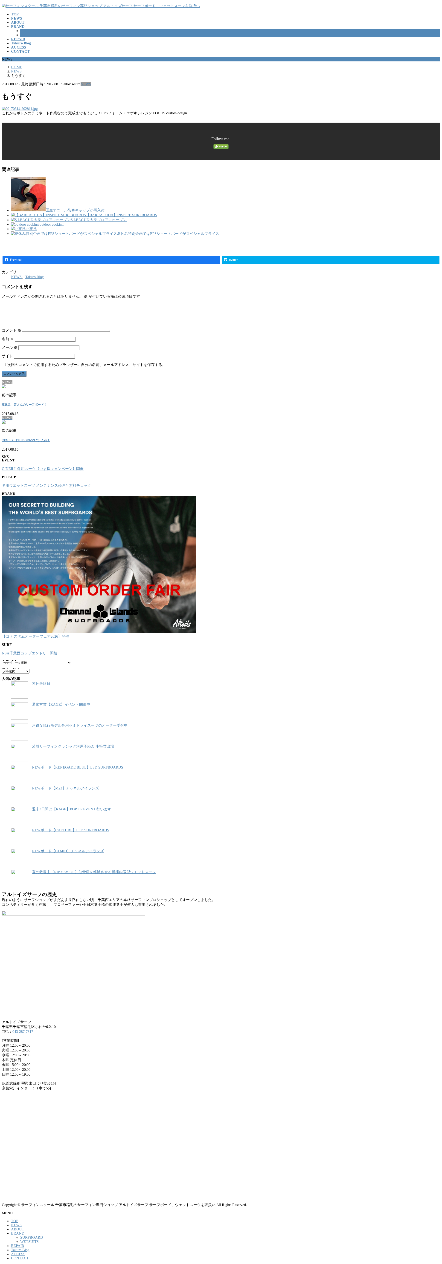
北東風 (31, 229)
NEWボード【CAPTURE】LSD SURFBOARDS (70, 830)
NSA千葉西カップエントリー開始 (29, 653)
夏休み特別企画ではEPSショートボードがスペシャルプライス (168, 234)
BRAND (17, 1233)
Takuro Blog (34, 277)
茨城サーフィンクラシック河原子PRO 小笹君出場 (73, 746)
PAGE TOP (428, 1221)
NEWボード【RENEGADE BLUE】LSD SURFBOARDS (77, 767)
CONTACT (20, 1258)
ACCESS (18, 1254)
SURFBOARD (31, 31)
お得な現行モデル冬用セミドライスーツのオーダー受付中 (80, 725)
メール (9, 347)
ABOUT (17, 1229)
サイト (7, 356)
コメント (11, 330)
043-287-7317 (22, 1032)
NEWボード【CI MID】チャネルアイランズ (68, 851)
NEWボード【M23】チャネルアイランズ (65, 788)
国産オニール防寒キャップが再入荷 (75, 210)
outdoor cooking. (52, 224)
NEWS (86, 84)
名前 (8, 339)
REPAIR (17, 1246)
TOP (14, 1221)
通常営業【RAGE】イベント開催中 (61, 704)
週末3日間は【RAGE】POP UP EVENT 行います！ (73, 809)
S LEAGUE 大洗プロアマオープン (99, 220)
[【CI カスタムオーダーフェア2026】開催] (99, 565)
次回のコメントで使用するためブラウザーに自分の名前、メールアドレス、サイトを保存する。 (86, 365)
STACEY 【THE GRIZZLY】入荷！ (26, 440)
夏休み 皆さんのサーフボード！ (24, 404)
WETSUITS (29, 35)
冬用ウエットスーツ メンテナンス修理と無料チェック (46, 485)
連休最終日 (41, 683)
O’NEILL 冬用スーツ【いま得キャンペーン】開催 (43, 469)
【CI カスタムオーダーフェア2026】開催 (35, 636)
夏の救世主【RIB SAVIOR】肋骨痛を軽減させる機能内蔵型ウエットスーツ (94, 872)
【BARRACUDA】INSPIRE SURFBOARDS (121, 215)
